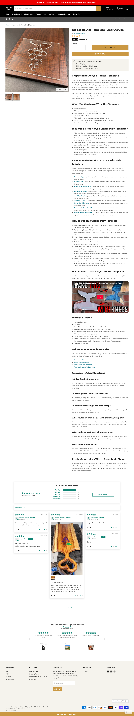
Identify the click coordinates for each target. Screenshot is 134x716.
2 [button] (66, 608)
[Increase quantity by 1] (88, 47)
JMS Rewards (9, 679)
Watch (38, 14)
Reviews (8, 677)
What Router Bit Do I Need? (83, 365)
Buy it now (100, 54)
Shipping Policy (34, 674)
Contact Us (76, 14)
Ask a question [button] (103, 495)
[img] (19, 515)
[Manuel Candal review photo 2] (53, 578)
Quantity (74, 43)
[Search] (98, 8)
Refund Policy (33, 671)
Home (7, 14)
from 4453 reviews (67, 629)
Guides (51, 14)
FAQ (44, 14)
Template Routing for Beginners (84, 367)
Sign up (57, 689)
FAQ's (7, 674)
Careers (85, 671)
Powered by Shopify (10, 711)
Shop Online (16, 14)
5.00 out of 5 (35, 493)
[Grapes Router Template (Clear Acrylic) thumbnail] (8, 97)
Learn (7, 671)
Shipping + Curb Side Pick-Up (38, 677)
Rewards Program (64, 14)
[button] (67, 714)
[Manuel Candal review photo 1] (67, 548)
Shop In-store (29, 14)
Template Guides (79, 360)
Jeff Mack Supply (79, 33)
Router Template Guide (81, 362)
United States (121, 19)
